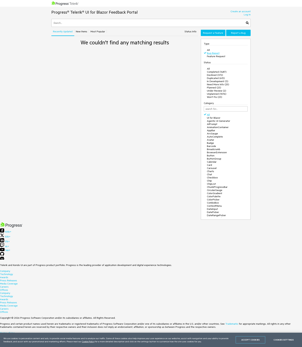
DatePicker (213, 212)
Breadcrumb (213, 149)
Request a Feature (213, 32)
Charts (210, 171)
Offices (4, 289)
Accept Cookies (250, 339)
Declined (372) (215, 75)
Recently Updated (63, 31)
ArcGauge (212, 133)
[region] (151, 340)
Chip (209, 180)
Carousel (212, 168)
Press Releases (8, 280)
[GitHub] (2, 255)
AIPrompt (212, 124)
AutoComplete (215, 136)
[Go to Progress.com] (11, 226)
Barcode (211, 146)
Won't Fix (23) (214, 97)
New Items (81, 31)
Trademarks (231, 323)
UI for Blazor (213, 117)
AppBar (211, 130)
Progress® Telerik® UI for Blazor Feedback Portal (94, 12)
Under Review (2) (216, 90)
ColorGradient (214, 193)
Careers (4, 286)
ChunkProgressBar (217, 187)
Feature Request (216, 56)
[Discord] (2, 259)
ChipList (211, 183)
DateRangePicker (216, 215)
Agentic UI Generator (218, 120)
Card (209, 165)
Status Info (190, 31)
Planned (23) (214, 87)
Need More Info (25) (218, 84)
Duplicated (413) (216, 78)
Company (5, 271)
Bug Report (213, 53)
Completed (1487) (216, 71)
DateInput (212, 209)
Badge (210, 142)
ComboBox (213, 202)
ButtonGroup (214, 158)
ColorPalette (214, 196)
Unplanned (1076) (216, 93)
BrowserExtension (217, 152)
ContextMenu (214, 205)
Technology (6, 274)
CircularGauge (214, 190)
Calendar (212, 161)
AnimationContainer (218, 127)
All (208, 50)
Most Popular (98, 31)
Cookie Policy (88, 341)
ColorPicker (213, 199)
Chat (209, 174)
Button (210, 155)
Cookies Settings (284, 339)
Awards (4, 277)
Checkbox (212, 177)
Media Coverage (9, 283)
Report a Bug (238, 32)
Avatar (210, 139)
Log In (247, 14)
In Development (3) (217, 81)
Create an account (241, 11)
